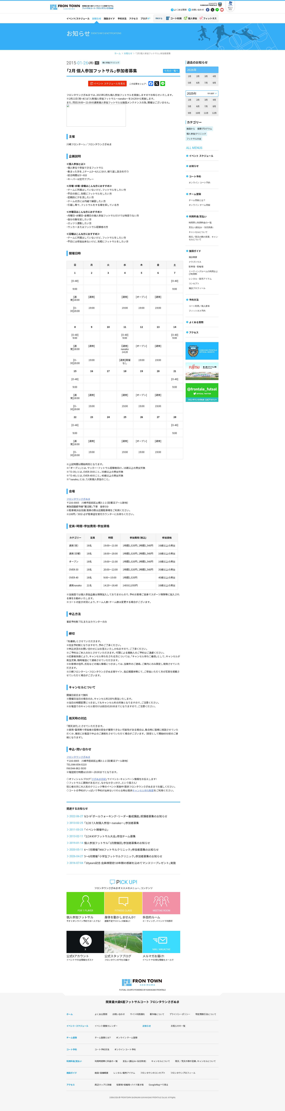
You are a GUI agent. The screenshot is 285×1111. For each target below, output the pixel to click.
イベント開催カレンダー (106, 1025)
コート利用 (176, 18)
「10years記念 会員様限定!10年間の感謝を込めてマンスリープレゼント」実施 (130, 863)
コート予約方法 (102, 1049)
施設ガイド (109, 18)
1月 (189, 76)
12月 (214, 112)
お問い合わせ (118, 1014)
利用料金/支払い (198, 216)
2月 (198, 76)
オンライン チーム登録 (199, 205)
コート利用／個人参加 (199, 306)
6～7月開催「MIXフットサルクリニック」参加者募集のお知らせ (121, 849)
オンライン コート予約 (199, 183)
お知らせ (96, 18)
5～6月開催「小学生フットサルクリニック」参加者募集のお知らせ (123, 856)
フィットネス (210, 18)
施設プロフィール (197, 288)
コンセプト (194, 283)
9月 (189, 112)
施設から (191, 128)
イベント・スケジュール (77, 1025)
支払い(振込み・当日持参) (201, 227)
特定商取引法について (205, 1014)
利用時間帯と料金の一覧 (106, 1061)
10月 (198, 112)
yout (222, 10)
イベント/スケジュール (78, 18)
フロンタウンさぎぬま (78, 499)
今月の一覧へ (171, 70)
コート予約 (195, 176)
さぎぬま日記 (99, 779)
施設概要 (193, 257)
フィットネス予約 (197, 311)
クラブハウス (195, 262)
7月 (206, 82)
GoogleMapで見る (158, 1084)
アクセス (133, 18)
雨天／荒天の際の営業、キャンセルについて (195, 1061)
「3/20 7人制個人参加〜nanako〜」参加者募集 (111, 823)
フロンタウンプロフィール (182, 1072)
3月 (206, 76)
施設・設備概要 (101, 1072)
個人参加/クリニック (110, 62)
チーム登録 (195, 194)
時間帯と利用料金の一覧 (200, 223)
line (217, 10)
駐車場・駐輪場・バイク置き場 (130, 1084)
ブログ (144, 18)
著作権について (157, 1014)
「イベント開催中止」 (96, 829)
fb (208, 10)
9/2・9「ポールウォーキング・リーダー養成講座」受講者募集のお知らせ (125, 816)
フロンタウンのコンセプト (152, 1072)
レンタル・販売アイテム (200, 279)
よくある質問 (196, 322)
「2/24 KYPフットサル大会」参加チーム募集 (110, 836)
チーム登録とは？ (197, 200)
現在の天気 (230, 8)
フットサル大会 (194, 138)
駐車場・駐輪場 (196, 267)
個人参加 (192, 18)
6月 (198, 82)
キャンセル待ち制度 (143, 790)
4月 (214, 76)
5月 (189, 82)
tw (212, 10)
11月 (206, 112)
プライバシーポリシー (180, 1014)
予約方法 (122, 18)
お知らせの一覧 (178, 1025)
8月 (214, 82)
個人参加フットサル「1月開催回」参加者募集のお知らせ (117, 843)
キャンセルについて (198, 232)
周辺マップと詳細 (103, 1084)
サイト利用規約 (137, 1014)
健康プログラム (204, 128)
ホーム (117, 53)
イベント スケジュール (201, 156)
